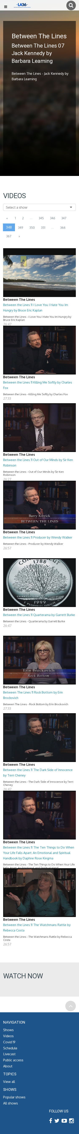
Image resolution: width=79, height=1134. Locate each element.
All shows (10, 1103)
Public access (13, 1060)
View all (9, 1082)
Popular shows (14, 1097)
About (7, 1066)
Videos (8, 1036)
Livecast (9, 1054)
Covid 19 (9, 1042)
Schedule (10, 1048)
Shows (8, 1030)
